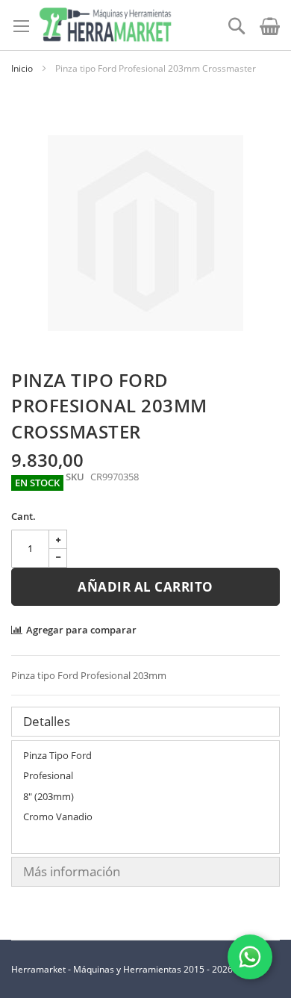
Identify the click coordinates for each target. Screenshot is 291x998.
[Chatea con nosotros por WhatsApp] (250, 957)
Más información (71, 871)
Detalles (46, 721)
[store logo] (105, 25)
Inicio (22, 68)
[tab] (145, 722)
